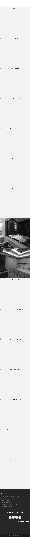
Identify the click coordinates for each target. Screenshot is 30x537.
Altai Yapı (27, 525)
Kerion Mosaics (25, 527)
